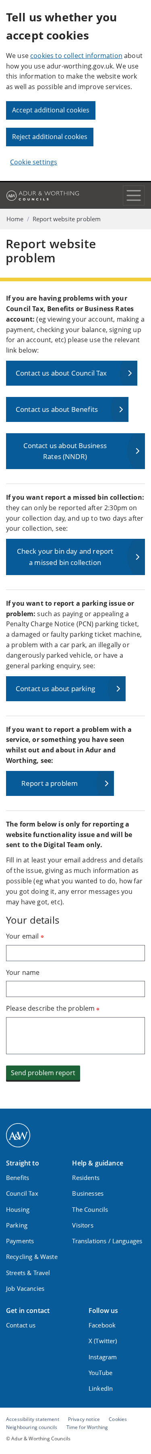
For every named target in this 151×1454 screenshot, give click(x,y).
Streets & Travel (28, 1273)
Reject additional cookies (49, 136)
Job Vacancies (25, 1288)
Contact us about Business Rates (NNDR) (65, 451)
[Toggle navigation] (134, 195)
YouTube (100, 1373)
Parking (16, 1225)
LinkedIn (101, 1388)
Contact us (21, 1325)
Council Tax (22, 1193)
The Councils (90, 1209)
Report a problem (49, 783)
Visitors (82, 1225)
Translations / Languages (107, 1241)
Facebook (102, 1325)
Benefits (17, 1178)
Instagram (103, 1357)
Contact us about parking (55, 688)
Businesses (87, 1193)
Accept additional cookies (50, 110)
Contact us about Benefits (57, 409)
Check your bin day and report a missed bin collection (65, 556)
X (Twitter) (103, 1341)
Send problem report (43, 1072)
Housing (17, 1209)
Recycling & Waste (32, 1257)
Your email (22, 936)
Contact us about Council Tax (61, 373)
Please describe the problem (50, 1008)
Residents (85, 1178)
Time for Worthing (87, 1427)
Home (15, 219)
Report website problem (67, 219)
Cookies (118, 1419)
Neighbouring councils (31, 1427)
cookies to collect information (76, 55)
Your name (22, 972)
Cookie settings (33, 162)
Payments (20, 1241)
